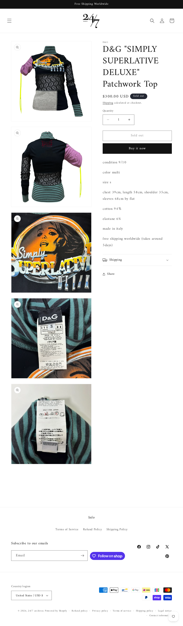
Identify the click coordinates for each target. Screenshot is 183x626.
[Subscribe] (82, 555)
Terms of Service (67, 529)
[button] (9, 21)
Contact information (160, 616)
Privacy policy (100, 611)
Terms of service (122, 611)
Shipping (108, 103)
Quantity (108, 111)
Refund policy (79, 611)
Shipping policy (144, 611)
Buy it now (137, 149)
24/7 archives (36, 611)
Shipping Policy (117, 529)
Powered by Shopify (56, 611)
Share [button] (111, 274)
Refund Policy (92, 529)
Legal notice (165, 611)
